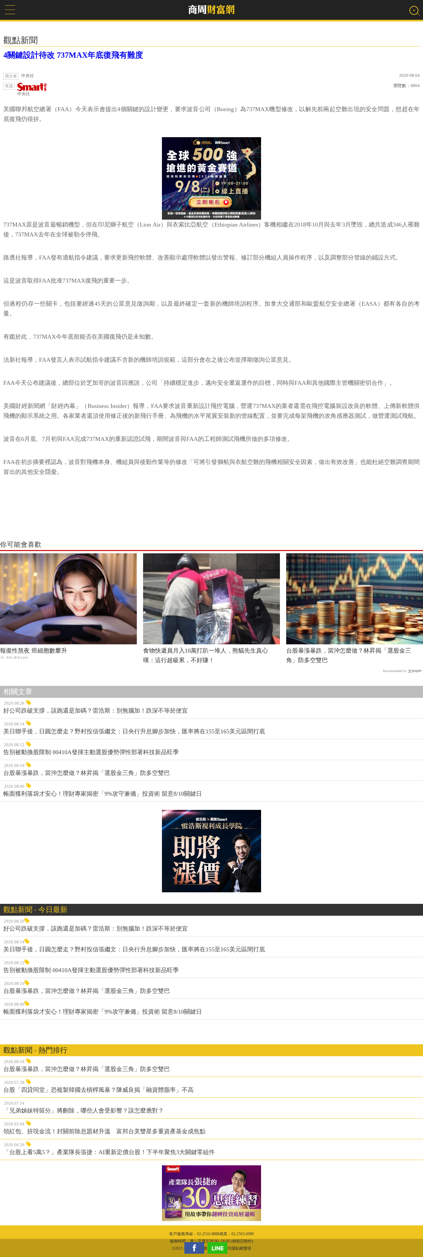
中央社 (23, 93)
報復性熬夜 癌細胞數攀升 (33, 650)
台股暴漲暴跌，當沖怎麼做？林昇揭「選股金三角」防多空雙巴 (348, 655)
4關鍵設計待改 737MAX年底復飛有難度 (73, 55)
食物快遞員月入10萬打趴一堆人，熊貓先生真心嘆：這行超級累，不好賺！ (205, 655)
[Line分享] (219, 1248)
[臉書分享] (196, 1248)
